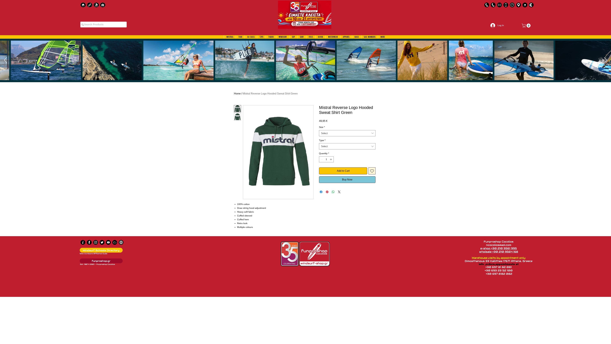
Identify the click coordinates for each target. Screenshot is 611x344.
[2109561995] (486, 5)
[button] (526, 26)
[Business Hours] (512, 5)
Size (322, 127)
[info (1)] (83, 242)
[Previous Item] (5, 60)
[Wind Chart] (114, 242)
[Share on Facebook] (321, 192)
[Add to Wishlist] (372, 170)
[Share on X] (339, 192)
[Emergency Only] (505, 5)
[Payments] (531, 5)
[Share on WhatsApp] (333, 192)
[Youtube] (108, 242)
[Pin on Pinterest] (327, 192)
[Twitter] (102, 242)
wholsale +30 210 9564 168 (498, 251)
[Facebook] (89, 242)
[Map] (518, 5)
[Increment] (331, 159)
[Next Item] (605, 60)
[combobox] (347, 133)
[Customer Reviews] (525, 5)
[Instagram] (95, 242)
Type (322, 140)
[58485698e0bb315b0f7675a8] (499, 5)
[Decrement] (321, 159)
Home (237, 93)
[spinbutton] (326, 159)
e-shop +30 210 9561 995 (498, 248)
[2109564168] (493, 5)
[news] (121, 242)
